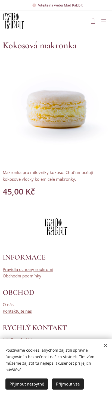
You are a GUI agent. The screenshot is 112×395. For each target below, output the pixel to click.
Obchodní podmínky (22, 276)
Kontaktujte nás (17, 311)
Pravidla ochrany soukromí (28, 269)
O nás (8, 304)
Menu (103, 20)
